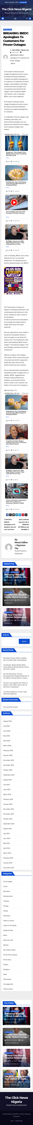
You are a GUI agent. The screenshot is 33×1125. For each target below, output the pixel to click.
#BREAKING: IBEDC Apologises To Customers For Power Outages (19, 57)
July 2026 (6, 726)
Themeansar (16, 1116)
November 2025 (8, 765)
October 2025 (7, 770)
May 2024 (6, 843)
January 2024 (7, 863)
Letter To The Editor (9, 925)
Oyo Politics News (9, 950)
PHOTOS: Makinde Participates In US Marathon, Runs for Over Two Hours (10, 524)
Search (6, 635)
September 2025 (8, 775)
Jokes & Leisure (8, 920)
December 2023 (8, 868)
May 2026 (6, 736)
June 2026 (6, 731)
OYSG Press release (10, 955)
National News (7, 29)
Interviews (6, 916)
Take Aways (7, 979)
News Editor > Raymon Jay (20, 50)
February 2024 (8, 858)
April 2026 (6, 741)
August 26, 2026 (11, 1019)
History (5, 911)
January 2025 (7, 804)
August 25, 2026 (11, 1082)
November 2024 (8, 814)
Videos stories (8, 989)
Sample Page (18, 1120)
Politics (5, 964)
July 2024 (6, 833)
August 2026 (7, 721)
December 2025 (8, 760)
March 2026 (7, 745)
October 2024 (7, 819)
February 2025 (8, 799)
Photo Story (7, 959)
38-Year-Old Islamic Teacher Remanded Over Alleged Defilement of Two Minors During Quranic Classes (16, 676)
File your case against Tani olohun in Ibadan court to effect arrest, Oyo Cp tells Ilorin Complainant (15, 685)
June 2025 (6, 789)
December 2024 (8, 809)
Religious (6, 969)
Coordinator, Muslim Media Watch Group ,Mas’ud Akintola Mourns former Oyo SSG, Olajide (16, 667)
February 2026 (8, 750)
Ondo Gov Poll (8, 940)
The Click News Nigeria (16, 9)
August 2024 (7, 828)
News (5, 935)
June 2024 (6, 838)
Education (6, 891)
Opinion (6, 945)
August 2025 (7, 780)
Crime (5, 886)
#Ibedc (13, 63)
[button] (27, 18)
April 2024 (6, 848)
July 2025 (6, 784)
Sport (5, 974)
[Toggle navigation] (15, 18)
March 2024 (7, 853)
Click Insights (7, 881)
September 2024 (8, 824)
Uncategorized (8, 984)
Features (6, 901)
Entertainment (8, 896)
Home (12, 1120)
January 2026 (7, 755)
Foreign (7, 572)
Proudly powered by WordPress (11, 1114)
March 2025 (7, 794)
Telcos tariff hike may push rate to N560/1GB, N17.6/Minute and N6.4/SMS (23, 524)
